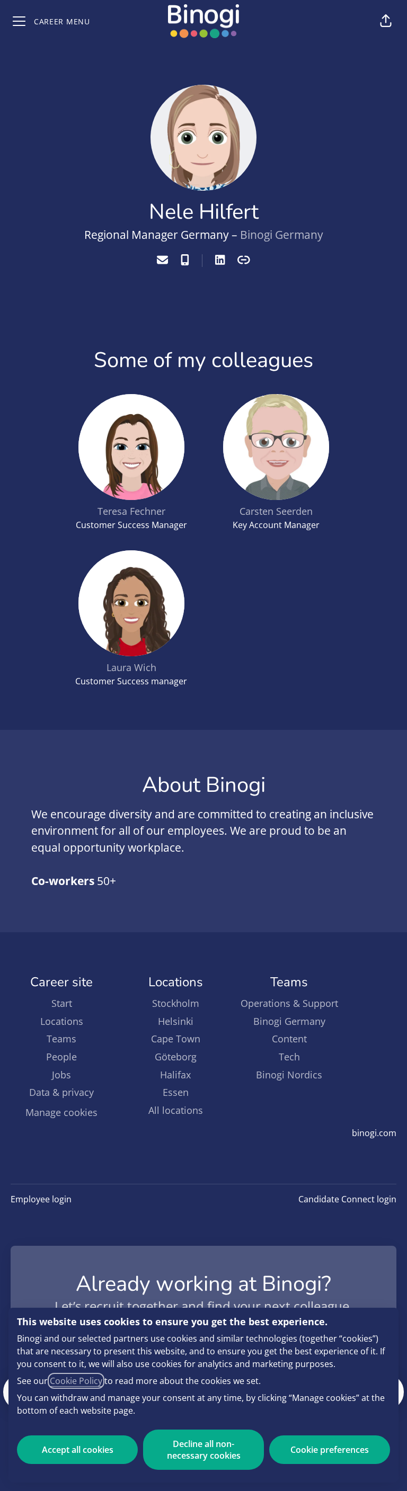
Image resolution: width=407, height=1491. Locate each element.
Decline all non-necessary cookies (204, 1449)
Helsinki (175, 1021)
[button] (386, 21)
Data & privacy (61, 1092)
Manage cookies (61, 1112)
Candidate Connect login (347, 1199)
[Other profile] (243, 260)
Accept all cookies (77, 1450)
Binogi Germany (281, 234)
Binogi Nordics (289, 1074)
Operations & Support (289, 1003)
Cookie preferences (329, 1450)
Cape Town (175, 1038)
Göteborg (176, 1056)
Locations (61, 1021)
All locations (175, 1110)
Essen (176, 1092)
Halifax (175, 1074)
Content (289, 1038)
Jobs (61, 1074)
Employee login (41, 1199)
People (61, 1056)
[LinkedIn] (220, 260)
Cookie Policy (76, 1381)
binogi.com (374, 1133)
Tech (289, 1056)
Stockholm (175, 1003)
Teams (61, 1038)
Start (61, 1003)
